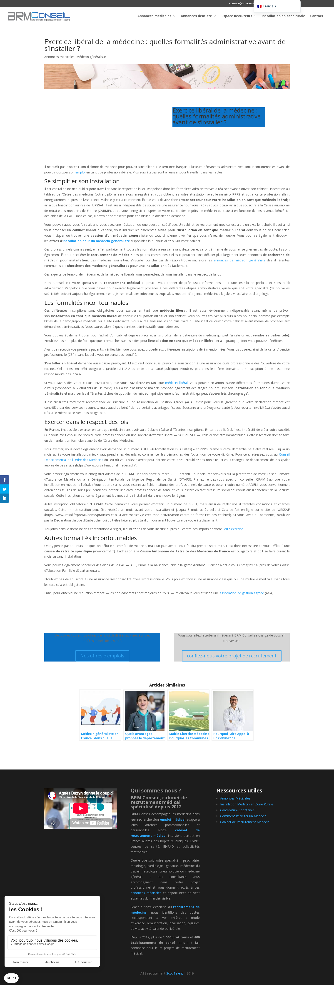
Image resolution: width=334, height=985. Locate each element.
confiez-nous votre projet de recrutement (232, 656)
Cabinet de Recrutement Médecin (244, 822)
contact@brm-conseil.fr (244, 3)
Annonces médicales (154, 16)
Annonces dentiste (196, 16)
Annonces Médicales (235, 798)
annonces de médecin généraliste (239, 260)
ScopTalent (174, 973)
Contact (316, 16)
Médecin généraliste (91, 57)
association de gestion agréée (242, 593)
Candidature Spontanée (237, 810)
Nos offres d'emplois (102, 656)
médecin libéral (176, 383)
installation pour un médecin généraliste (96, 241)
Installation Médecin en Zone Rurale (246, 804)
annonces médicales (146, 893)
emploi (80, 172)
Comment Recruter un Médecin (243, 816)
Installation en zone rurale (283, 16)
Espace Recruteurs (237, 16)
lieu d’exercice (233, 529)
